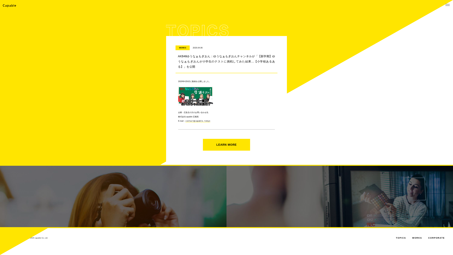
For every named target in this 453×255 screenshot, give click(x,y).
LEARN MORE (226, 144)
